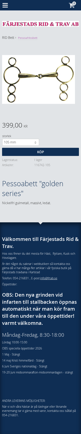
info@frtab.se (48, 278)
